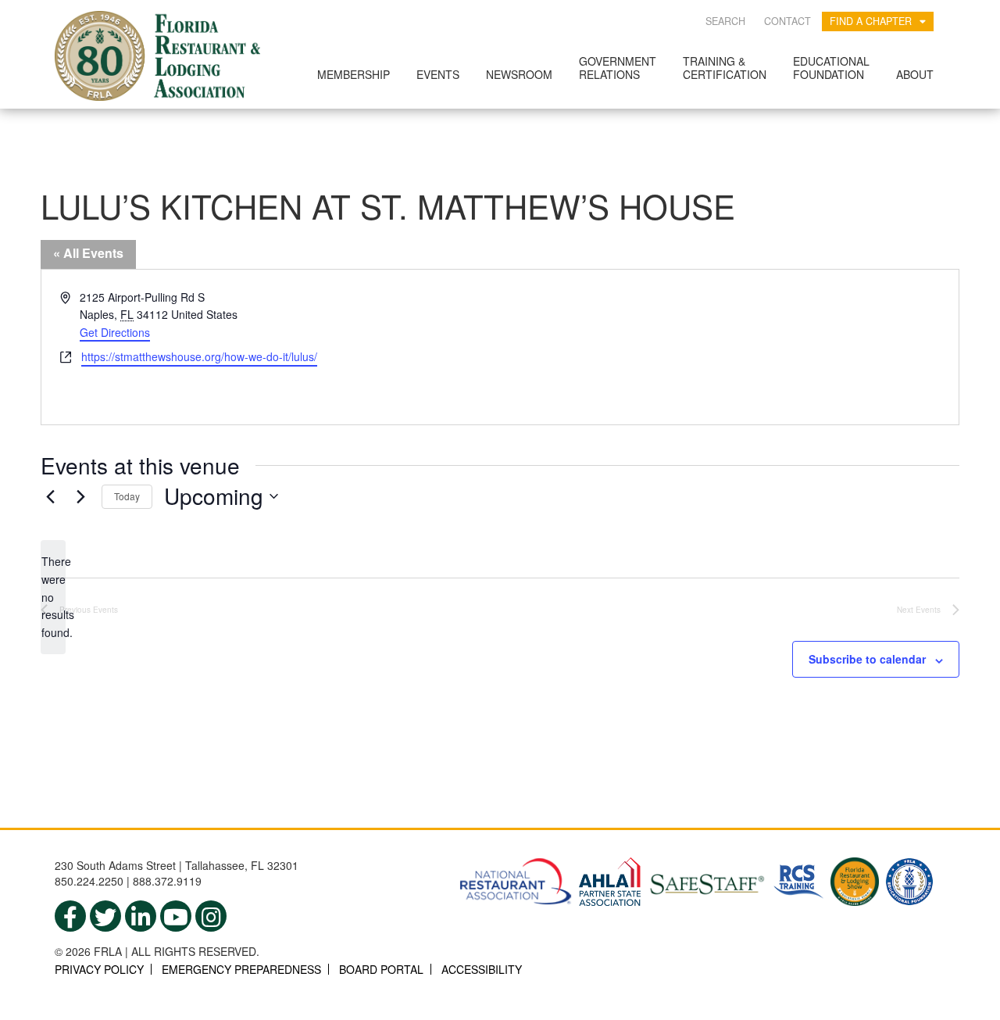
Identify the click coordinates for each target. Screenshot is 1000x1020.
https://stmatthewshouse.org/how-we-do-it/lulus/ (199, 356)
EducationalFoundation (831, 67)
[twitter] (105, 916)
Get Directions (115, 332)
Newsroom (519, 74)
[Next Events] (80, 496)
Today (127, 496)
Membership (353, 74)
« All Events (88, 253)
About (915, 74)
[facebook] (70, 916)
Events (437, 74)
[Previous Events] (50, 496)
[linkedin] (140, 916)
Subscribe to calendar (867, 659)
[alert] (53, 596)
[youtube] (175, 916)
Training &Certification (724, 67)
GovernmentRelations (617, 67)
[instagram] (211, 916)
